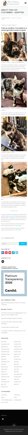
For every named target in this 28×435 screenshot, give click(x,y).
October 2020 (17, 376)
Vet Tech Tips (4, 402)
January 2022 (4, 366)
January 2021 (4, 374)
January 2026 (17, 341)
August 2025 (4, 346)
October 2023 (17, 351)
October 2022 (17, 359)
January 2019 (4, 386)
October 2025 (17, 344)
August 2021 (4, 369)
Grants (3, 397)
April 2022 (16, 364)
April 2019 (16, 384)
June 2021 (16, 369)
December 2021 (18, 366)
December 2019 (5, 381)
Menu (25, 3)
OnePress (7, 431)
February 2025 (17, 346)
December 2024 (5, 349)
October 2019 (17, 381)
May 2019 (3, 384)
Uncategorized (17, 400)
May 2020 (3, 379)
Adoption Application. (10, 216)
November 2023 (5, 351)
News (15, 397)
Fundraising (17, 395)
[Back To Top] (14, 426)
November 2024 (18, 349)
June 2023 (16, 356)
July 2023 (3, 356)
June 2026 (3, 341)
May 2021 (3, 371)
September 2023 (5, 354)
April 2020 (16, 379)
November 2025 (5, 344)
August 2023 (17, 354)
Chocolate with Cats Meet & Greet (10, 327)
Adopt (17, 225)
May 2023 (3, 359)
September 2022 (5, 361)
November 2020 (5, 376)
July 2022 (16, 361)
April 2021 (16, 371)
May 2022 (3, 364)
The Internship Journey (7, 400)
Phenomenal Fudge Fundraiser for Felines (11, 318)
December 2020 (18, 374)
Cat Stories (4, 395)
